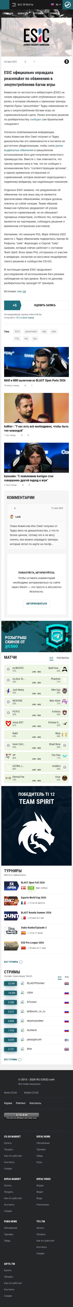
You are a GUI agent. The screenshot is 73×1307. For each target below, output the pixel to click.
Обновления (42, 1143)
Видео (39, 1192)
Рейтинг (21, 1103)
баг (26, 339)
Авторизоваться (36, 603)
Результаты (63, 658)
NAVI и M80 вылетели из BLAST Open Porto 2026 (35, 380)
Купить (8, 1143)
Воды (39, 1198)
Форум (39, 1186)
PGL (17, 339)
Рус (67, 977)
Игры (39, 1162)
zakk (53, 332)
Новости (23, 13)
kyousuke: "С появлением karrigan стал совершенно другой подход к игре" (28, 478)
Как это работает (13, 1156)
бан (35, 339)
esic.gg (21, 291)
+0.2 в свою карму (24, 318)
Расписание (42, 1205)
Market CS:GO (31, 1092)
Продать (8, 1150)
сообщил (35, 119)
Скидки (8, 1169)
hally (44, 332)
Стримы (38, 13)
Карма (8, 1103)
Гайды (39, 1156)
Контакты (35, 1103)
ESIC (17, 332)
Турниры (53, 13)
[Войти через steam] (68, 4)
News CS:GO (10, 1092)
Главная (8, 13)
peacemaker (31, 332)
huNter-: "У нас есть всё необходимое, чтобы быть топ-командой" (36, 428)
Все (51, 658)
